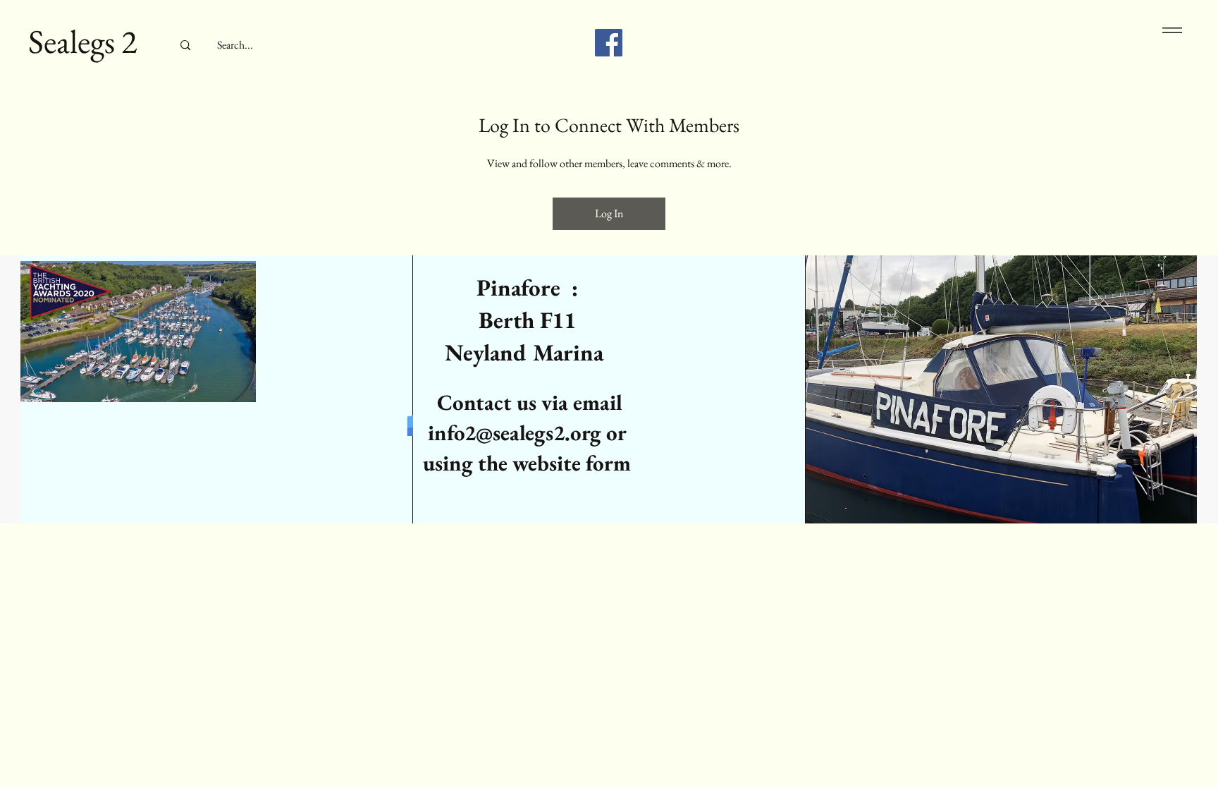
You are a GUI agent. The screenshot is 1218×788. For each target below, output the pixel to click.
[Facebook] (608, 42)
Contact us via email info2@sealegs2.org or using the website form (527, 433)
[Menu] (1170, 30)
